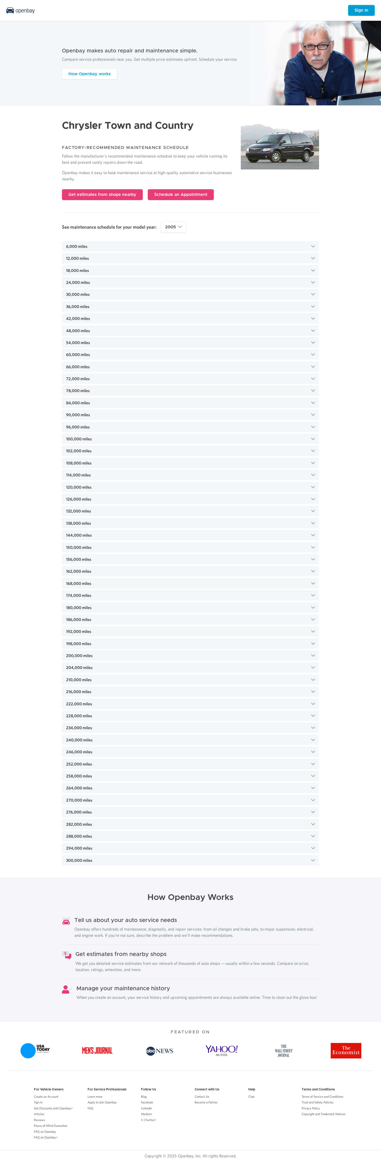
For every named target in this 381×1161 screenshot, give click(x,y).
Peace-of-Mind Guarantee (50, 1125)
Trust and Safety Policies (317, 1102)
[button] (190, 246)
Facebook (147, 1102)
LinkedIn (146, 1108)
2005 (170, 227)
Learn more (95, 1096)
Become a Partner (206, 1102)
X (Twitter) (148, 1120)
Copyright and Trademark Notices (323, 1114)
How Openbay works (89, 74)
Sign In (361, 10)
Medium (146, 1114)
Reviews (39, 1120)
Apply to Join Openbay (102, 1102)
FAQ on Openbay (45, 1131)
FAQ (90, 1108)
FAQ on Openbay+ (46, 1137)
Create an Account (46, 1096)
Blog (144, 1096)
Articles (39, 1114)
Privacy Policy (311, 1108)
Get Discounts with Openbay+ (53, 1108)
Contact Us (202, 1096)
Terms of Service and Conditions (322, 1096)
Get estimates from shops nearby (102, 195)
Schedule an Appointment (180, 195)
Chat (251, 1096)
